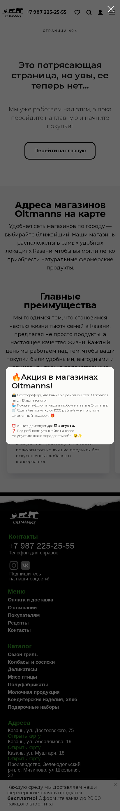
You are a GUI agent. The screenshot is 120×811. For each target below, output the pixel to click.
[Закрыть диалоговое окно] (111, 9)
